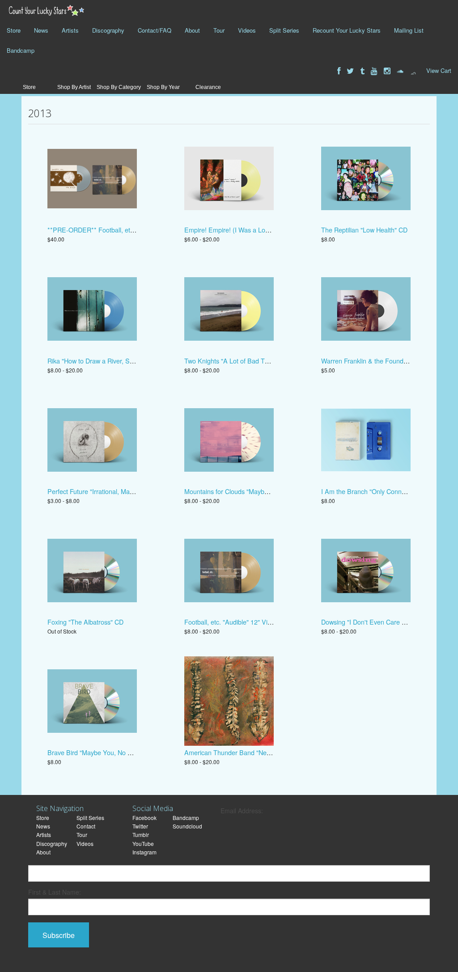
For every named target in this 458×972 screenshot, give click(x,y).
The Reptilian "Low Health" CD (364, 229)
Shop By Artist (74, 87)
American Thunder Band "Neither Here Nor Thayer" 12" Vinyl (271, 752)
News (41, 30)
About (192, 30)
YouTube (143, 843)
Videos (247, 30)
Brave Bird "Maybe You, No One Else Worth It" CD (119, 752)
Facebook (144, 817)
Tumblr (140, 834)
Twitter (140, 826)
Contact (85, 826)
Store (14, 30)
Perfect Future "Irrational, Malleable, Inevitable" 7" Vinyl (125, 491)
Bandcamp (20, 50)
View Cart (438, 70)
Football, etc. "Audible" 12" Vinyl (230, 621)
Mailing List (409, 30)
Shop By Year (163, 87)
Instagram (144, 852)
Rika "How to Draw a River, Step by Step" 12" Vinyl (119, 360)
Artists (70, 30)
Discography (108, 30)
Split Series (284, 30)
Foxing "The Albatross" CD (85, 621)
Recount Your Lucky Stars (347, 30)
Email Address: (242, 810)
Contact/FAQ (154, 30)
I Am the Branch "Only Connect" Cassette (380, 491)
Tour (219, 30)
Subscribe (58, 935)
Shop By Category (119, 87)
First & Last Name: (54, 892)
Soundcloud (187, 826)
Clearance (208, 87)
